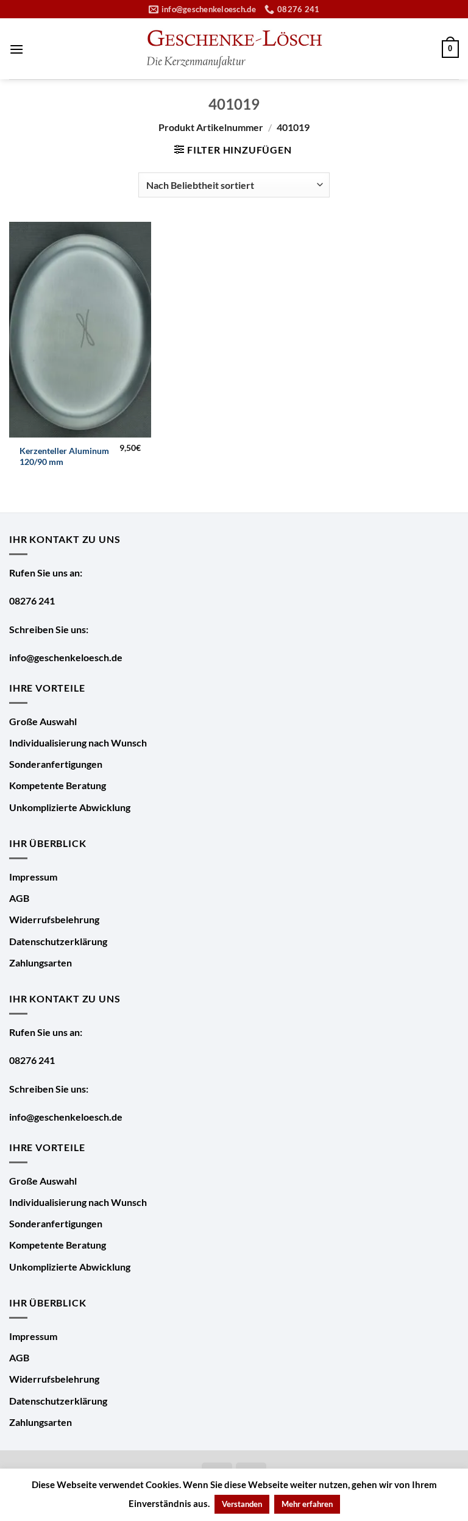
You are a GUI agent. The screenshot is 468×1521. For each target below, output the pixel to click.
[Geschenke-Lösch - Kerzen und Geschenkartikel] (234, 49)
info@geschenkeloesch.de (65, 657)
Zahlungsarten (40, 962)
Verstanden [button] (242, 1504)
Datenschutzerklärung (58, 941)
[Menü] (16, 49)
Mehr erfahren (307, 1504)
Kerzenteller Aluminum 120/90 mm (64, 456)
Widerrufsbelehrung (54, 919)
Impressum (33, 876)
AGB (19, 898)
